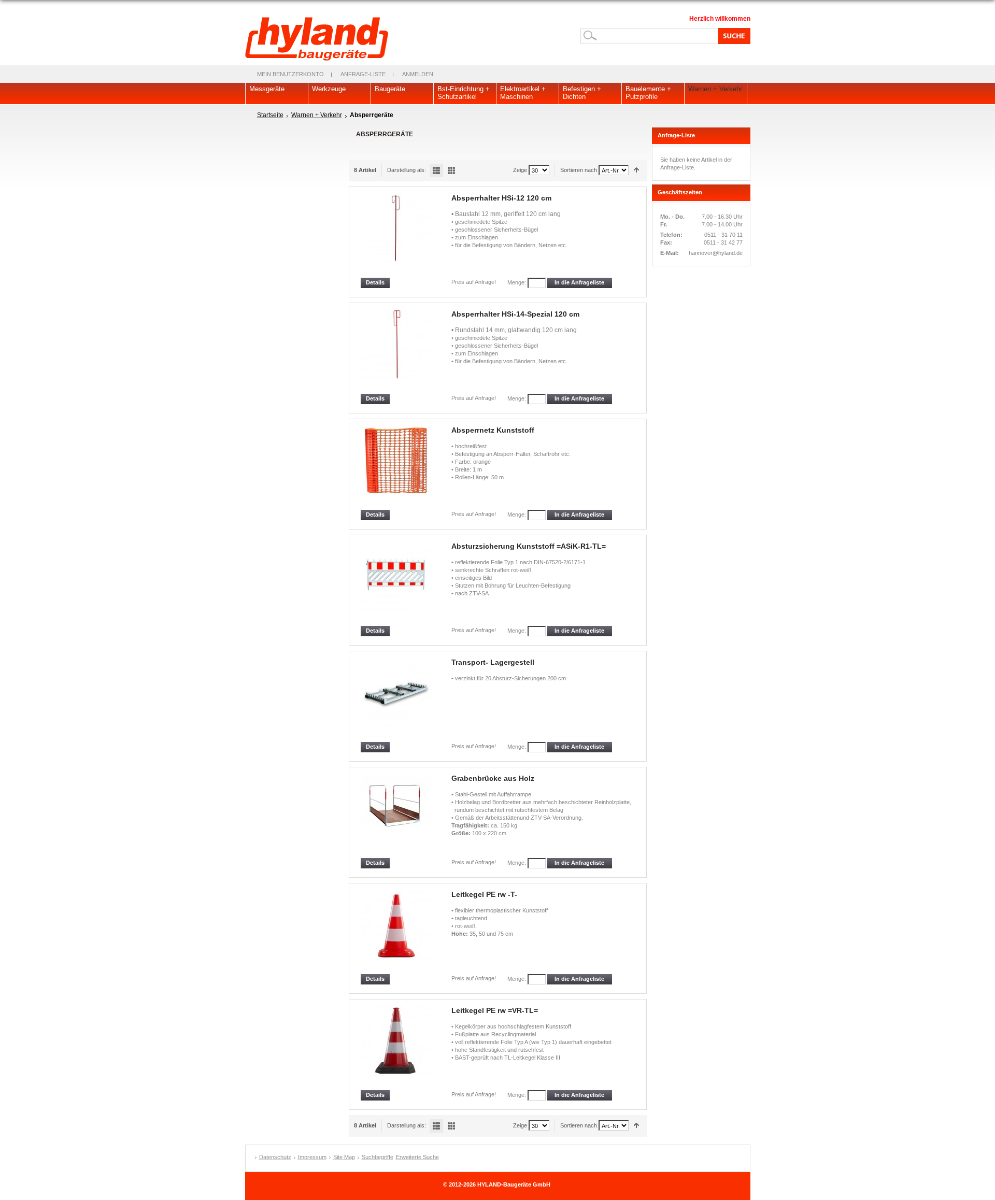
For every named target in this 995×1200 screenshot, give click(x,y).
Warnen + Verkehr (316, 115)
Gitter (451, 170)
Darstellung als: (406, 170)
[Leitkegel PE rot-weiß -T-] (396, 932)
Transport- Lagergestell (492, 662)
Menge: (516, 282)
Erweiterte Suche (417, 1157)
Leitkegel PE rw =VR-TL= (494, 1010)
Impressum (312, 1157)
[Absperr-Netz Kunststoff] (396, 467)
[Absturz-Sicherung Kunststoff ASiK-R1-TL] (396, 583)
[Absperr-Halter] (396, 351)
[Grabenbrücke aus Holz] (396, 816)
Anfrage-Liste (363, 74)
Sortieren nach (578, 170)
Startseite (270, 115)
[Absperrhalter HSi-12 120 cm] (396, 235)
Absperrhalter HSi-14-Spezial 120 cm (515, 314)
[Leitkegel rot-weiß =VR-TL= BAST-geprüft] (396, 1048)
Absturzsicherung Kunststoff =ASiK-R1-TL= (528, 546)
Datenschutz (275, 1157)
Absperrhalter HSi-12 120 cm (501, 198)
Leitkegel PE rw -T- (484, 894)
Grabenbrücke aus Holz (492, 778)
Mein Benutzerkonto (290, 74)
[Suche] (732, 35)
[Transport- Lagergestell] (396, 700)
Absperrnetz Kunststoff (492, 430)
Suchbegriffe (377, 1157)
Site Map (344, 1157)
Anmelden (417, 74)
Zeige (520, 170)
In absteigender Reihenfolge (636, 170)
